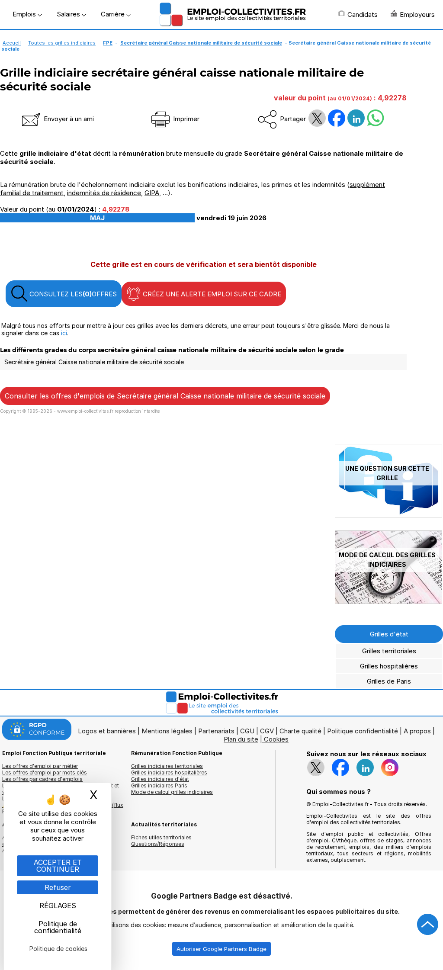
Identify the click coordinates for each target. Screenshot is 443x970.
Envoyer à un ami (68, 119)
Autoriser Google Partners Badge (221, 948)
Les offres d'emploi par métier (40, 766)
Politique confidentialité (362, 731)
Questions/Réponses (157, 844)
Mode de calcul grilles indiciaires (172, 792)
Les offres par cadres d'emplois (42, 779)
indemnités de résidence (104, 193)
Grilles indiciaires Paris (159, 785)
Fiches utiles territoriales (161, 837)
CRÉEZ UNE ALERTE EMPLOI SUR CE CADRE (211, 294)
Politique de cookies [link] (58, 948)
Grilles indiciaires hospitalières (169, 772)
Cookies (276, 739)
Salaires (69, 14)
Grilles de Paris (389, 681)
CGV (267, 731)
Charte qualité (300, 731)
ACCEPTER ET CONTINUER (58, 866)
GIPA (151, 193)
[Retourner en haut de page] (428, 924)
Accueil (12, 43)
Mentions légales (167, 731)
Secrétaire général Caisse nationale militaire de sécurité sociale (201, 43)
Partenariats (216, 731)
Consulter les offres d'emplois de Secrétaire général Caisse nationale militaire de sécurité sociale (165, 396)
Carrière (113, 14)
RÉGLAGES (57, 905)
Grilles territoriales (389, 651)
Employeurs (417, 14)
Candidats (362, 14)
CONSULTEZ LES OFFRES (72, 294)
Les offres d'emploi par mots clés (44, 772)
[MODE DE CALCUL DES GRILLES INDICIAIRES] (388, 601)
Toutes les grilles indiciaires (62, 43)
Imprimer (185, 119)
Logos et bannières (107, 731)
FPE (107, 43)
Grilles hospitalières (389, 666)
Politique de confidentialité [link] (57, 927)
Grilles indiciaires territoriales (167, 766)
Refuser (58, 887)
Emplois (25, 14)
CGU (247, 731)
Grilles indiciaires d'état (160, 779)
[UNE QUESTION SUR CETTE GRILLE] (388, 515)
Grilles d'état (389, 634)
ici (64, 333)
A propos (417, 731)
